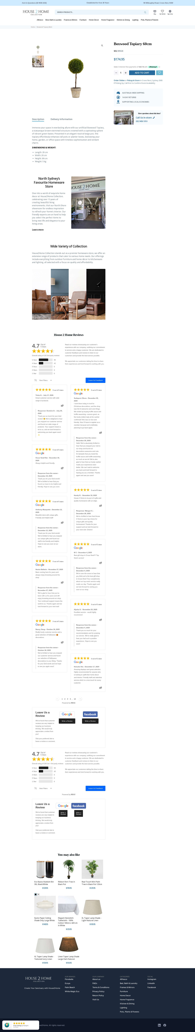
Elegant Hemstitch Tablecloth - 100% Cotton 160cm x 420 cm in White (67, 922)
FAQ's (94, 983)
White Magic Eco (72, 991)
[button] (159, 72)
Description (38, 119)
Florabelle (69, 979)
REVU (73, 703)
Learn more (37, 230)
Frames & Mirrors (127, 987)
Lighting (123, 1008)
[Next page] (80, 699)
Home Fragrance (127, 999)
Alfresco (123, 979)
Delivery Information (61, 119)
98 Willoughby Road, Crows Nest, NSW (158, 3)
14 (75, 699)
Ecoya (67, 983)
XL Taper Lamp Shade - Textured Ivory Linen (44, 957)
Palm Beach (70, 987)
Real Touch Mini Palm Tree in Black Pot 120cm (92, 883)
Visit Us (95, 999)
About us (96, 979)
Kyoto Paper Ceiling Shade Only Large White (44, 919)
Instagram (151, 979)
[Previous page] (57, 699)
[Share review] (62, 406)
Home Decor (125, 995)
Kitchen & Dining (127, 1003)
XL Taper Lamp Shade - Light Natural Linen (91, 919)
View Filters (43, 380)
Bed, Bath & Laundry (128, 983)
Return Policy (98, 995)
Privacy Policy (98, 991)
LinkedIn (151, 983)
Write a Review (67, 721)
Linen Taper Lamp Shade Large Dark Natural (68, 957)
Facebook (151, 987)
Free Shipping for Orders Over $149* (98, 3)
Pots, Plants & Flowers (129, 1012)
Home (33, 27)
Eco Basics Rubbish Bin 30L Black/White (44, 883)
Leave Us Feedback (95, 380)
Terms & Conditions (100, 987)
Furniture (124, 991)
